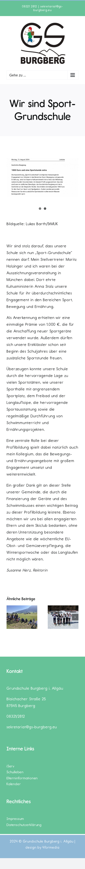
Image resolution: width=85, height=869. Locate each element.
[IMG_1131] (42, 177)
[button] (10, 617)
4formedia (50, 847)
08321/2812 (16, 716)
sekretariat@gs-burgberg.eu (48, 8)
